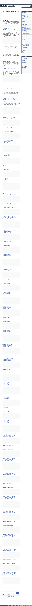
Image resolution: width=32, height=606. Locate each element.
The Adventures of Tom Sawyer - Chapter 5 (8, 474)
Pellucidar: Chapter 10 (5, 408)
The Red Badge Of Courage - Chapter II (8, 434)
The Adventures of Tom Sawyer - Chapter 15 (9, 549)
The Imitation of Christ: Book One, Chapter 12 (9, 117)
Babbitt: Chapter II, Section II (6, 254)
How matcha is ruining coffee (25, 22)
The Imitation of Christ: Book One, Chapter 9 (9, 99)
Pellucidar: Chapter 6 (5, 396)
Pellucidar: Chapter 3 (5, 384)
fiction (22, 58)
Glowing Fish (26, 65)
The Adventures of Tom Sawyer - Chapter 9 (8, 521)
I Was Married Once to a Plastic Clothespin (25, 69)
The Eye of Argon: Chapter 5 (6, 292)
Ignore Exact (10, 594)
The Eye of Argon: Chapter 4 (6, 283)
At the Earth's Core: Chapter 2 (6, 307)
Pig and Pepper (4, 156)
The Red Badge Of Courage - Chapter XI (8, 473)
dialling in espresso (24, 27)
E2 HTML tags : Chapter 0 (6, 155)
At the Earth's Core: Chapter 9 (6, 331)
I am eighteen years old (24, 46)
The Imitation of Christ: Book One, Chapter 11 (9, 116)
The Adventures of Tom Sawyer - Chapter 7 (8, 496)
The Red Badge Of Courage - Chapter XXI (8, 522)
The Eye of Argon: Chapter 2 (6, 279)
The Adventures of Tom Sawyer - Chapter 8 (8, 510)
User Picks (23, 13)
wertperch (26, 62)
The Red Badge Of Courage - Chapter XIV (8, 487)
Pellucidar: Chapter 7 (5, 397)
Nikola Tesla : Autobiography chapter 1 (8, 118)
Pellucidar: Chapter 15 (5, 422)
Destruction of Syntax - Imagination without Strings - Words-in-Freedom (26, 42)
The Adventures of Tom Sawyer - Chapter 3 (8, 458)
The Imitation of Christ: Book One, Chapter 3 (9, 53)
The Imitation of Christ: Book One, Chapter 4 (9, 61)
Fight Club (23, 19)
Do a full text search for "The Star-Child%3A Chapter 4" (9, 596)
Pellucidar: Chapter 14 (5, 421)
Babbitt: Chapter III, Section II (6, 256)
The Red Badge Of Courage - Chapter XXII (8, 525)
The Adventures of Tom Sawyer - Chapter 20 (9, 563)
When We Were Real (24, 20)
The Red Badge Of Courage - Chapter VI (8, 449)
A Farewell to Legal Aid (24, 47)
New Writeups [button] (27, 56)
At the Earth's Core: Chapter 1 (6, 306)
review (23, 65)
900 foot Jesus (23, 15)
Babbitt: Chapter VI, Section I (6, 373)
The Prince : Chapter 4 (5, 192)
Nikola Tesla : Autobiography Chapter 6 (8, 140)
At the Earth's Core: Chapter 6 (6, 320)
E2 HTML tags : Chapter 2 (6, 142)
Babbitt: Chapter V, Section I (6, 369)
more (26, 72)
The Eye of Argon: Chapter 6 (6, 293)
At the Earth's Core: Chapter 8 (6, 330)
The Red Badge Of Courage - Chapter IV (8, 445)
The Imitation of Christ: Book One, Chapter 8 (9, 98)
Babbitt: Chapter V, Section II (6, 370)
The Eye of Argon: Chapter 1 (6, 270)
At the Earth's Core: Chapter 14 (7, 345)
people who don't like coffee (25, 16)
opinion (23, 62)
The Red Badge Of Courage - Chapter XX (8, 512)
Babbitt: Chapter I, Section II (6, 232)
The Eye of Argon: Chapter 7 (6, 294)
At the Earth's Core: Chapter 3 (6, 308)
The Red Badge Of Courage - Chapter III (8, 436)
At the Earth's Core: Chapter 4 (6, 317)
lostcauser (25, 58)
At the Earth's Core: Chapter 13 (7, 344)
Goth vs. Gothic (23, 50)
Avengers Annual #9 (24, 25)
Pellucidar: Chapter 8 (5, 398)
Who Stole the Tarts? (5, 178)
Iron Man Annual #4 (24, 64)
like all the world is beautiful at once (26, 28)
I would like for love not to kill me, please (26, 24)
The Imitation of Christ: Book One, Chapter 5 (9, 68)
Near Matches (5, 594)
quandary (23, 35)
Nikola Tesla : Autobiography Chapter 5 (8, 131)
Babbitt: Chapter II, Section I (6, 245)
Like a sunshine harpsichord (25, 31)
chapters (3, 20)
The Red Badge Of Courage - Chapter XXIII (8, 534)
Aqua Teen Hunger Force (25, 51)
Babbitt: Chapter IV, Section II (6, 268)
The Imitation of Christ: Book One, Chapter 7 (9, 91)
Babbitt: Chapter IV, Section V (6, 360)
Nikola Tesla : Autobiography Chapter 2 (8, 127)
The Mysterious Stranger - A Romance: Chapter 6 (9, 216)
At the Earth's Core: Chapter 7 (6, 321)
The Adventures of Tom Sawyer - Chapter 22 (9, 573)
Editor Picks (23, 39)
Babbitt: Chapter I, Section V (6, 244)
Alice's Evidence (4, 179)
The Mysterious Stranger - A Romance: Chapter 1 (9, 194)
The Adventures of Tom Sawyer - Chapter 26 (9, 586)
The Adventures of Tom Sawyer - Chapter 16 (9, 550)
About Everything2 (24, 12)
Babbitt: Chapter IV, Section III (6, 269)
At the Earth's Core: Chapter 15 (7, 346)
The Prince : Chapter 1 (5, 180)
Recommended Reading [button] (27, 11)
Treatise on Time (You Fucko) (25, 44)
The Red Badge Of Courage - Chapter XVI (8, 498)
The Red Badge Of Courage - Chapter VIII (8, 460)
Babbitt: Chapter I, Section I (6, 231)
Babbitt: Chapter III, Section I (6, 255)
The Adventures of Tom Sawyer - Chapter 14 (9, 548)
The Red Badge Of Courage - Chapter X (8, 472)
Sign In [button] (27, 7)
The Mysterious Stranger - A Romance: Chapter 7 (9, 217)
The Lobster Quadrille (5, 169)
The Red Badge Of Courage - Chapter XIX (8, 511)
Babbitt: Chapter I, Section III (6, 241)
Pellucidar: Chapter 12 (5, 411)
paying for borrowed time (25, 32)
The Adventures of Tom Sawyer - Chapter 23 (9, 574)
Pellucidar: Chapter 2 (5, 383)
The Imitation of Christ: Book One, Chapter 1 (9, 29)
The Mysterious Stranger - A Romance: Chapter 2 (9, 203)
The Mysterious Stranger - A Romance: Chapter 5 (9, 207)
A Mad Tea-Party (4, 165)
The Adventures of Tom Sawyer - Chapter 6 (8, 484)
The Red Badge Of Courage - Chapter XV (8, 497)
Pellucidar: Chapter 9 (5, 407)
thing (22, 71)
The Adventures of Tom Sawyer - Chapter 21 (9, 572)
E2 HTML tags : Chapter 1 (6, 141)
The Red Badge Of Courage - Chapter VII (8, 459)
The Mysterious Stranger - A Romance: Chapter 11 (9, 230)
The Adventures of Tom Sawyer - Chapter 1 (8, 435)
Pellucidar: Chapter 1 (5, 382)
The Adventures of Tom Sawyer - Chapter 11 (9, 536)
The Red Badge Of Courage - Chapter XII (8, 483)
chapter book (4, 193)
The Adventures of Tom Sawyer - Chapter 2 (8, 446)
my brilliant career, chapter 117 (7, 28)
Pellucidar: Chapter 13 (5, 420)
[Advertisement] (16, 2)
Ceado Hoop (23, 70)
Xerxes (23, 49)
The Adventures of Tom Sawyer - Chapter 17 (9, 559)
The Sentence (23, 21)
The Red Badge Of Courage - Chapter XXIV (8, 535)
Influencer (23, 36)
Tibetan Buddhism (24, 48)
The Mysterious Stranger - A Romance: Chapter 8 (9, 218)
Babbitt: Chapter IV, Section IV (6, 359)
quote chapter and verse (6, 355)
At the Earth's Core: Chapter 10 (7, 332)
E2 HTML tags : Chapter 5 (6, 154)
